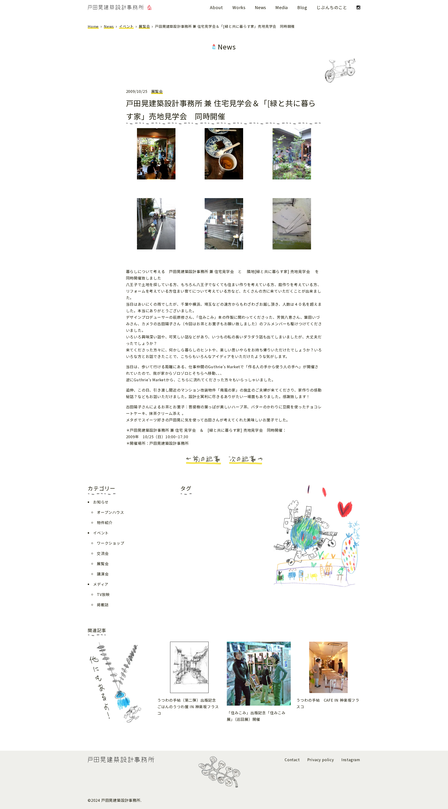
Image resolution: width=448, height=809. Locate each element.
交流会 (102, 553)
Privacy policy (320, 759)
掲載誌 (102, 604)
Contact (292, 759)
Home (93, 26)
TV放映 (103, 594)
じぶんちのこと (331, 7)
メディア (100, 584)
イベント (126, 26)
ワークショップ (110, 543)
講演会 (102, 574)
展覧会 (144, 26)
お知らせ (101, 502)
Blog (302, 7)
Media (281, 7)
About (216, 7)
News (260, 7)
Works (238, 7)
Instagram (350, 759)
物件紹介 (104, 522)
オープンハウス (110, 512)
